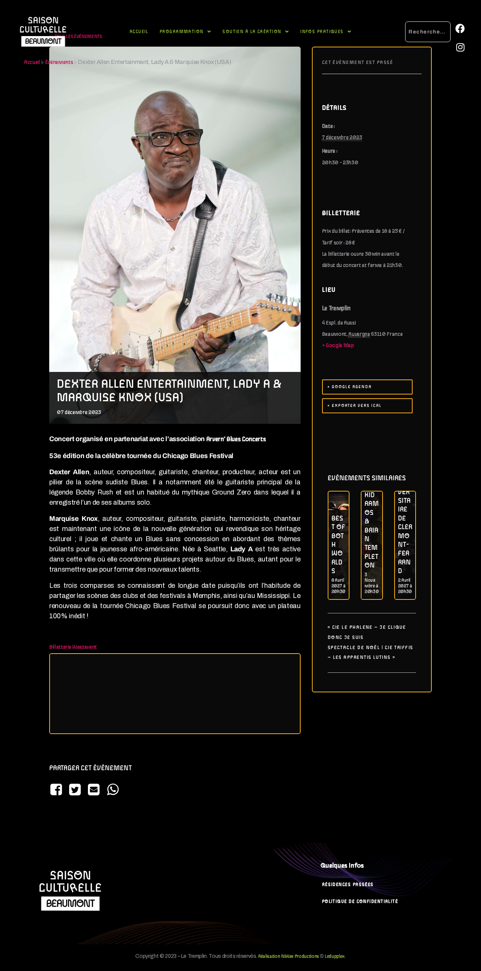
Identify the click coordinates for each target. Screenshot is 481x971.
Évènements (59, 62)
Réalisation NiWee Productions (288, 956)
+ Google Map (338, 346)
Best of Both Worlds (338, 545)
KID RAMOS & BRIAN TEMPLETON (372, 530)
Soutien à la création (251, 31)
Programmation (182, 31)
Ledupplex (335, 956)
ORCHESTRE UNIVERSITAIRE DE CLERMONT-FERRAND (405, 514)
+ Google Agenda (349, 387)
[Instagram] (460, 47)
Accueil (139, 31)
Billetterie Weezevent (73, 647)
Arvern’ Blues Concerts (236, 439)
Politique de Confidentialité (360, 901)
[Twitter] (74, 790)
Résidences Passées (348, 884)
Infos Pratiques (322, 31)
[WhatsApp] (112, 790)
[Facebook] (460, 28)
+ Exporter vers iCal (354, 406)
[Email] (94, 790)
